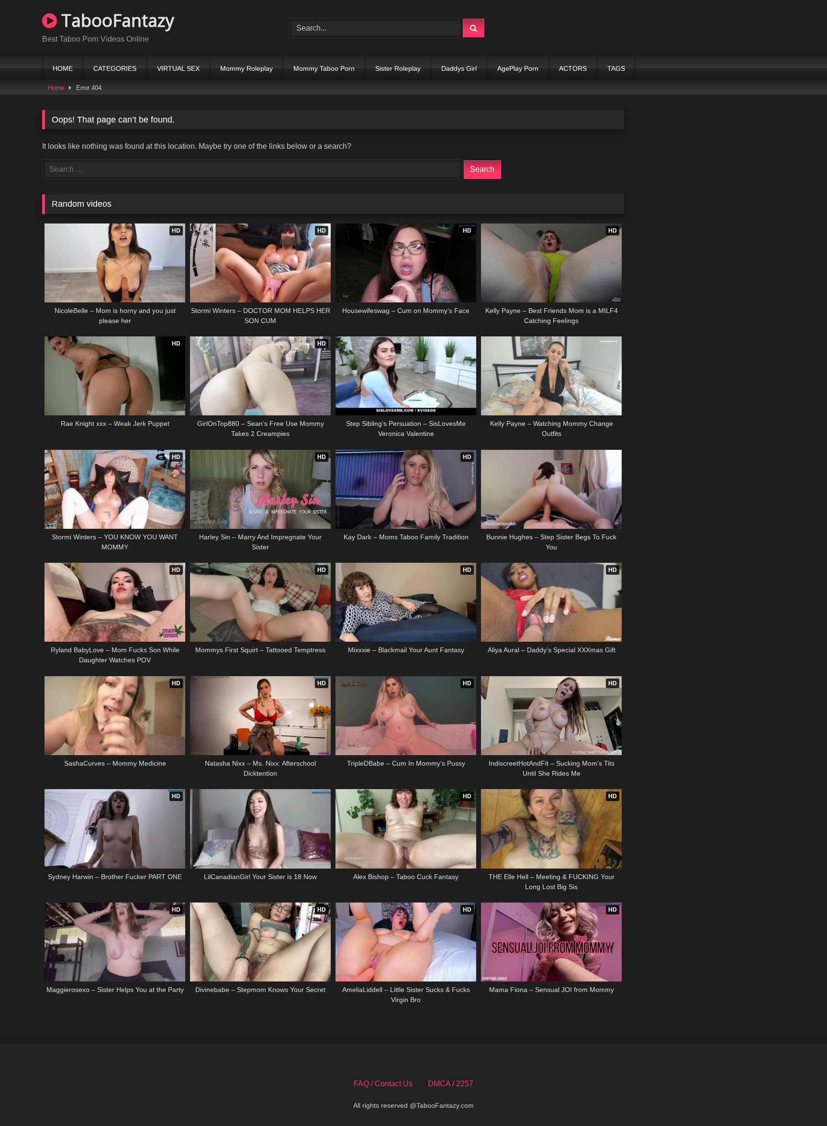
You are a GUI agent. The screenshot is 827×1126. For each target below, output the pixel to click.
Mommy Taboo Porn (324, 68)
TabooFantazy (115, 20)
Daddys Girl (459, 68)
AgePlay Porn (517, 68)
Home (56, 87)
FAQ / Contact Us (383, 1084)
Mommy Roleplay (246, 68)
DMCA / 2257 (450, 1084)
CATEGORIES (114, 68)
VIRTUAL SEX (178, 68)
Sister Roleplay (398, 68)
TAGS (616, 68)
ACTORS (573, 68)
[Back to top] (797, 1097)
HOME (63, 68)
